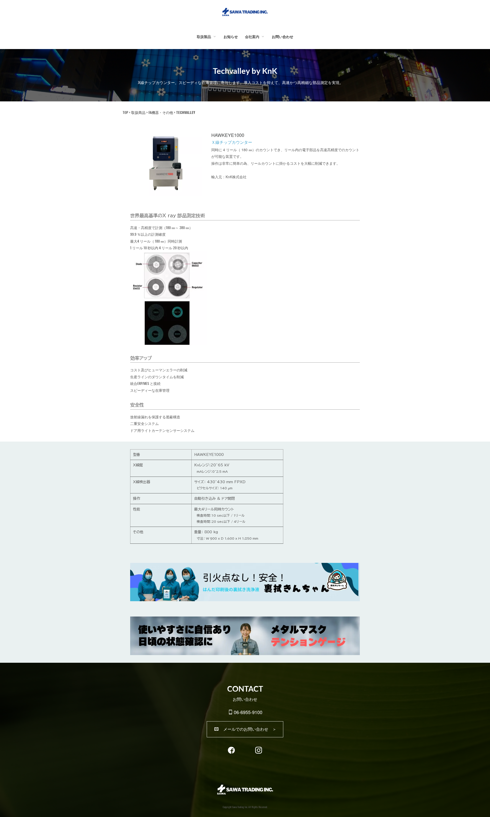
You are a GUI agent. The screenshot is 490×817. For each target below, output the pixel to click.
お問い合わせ (282, 36)
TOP (125, 112)
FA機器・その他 (161, 112)
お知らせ (231, 36)
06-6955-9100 (248, 712)
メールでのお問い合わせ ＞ (247, 729)
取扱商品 (138, 112)
